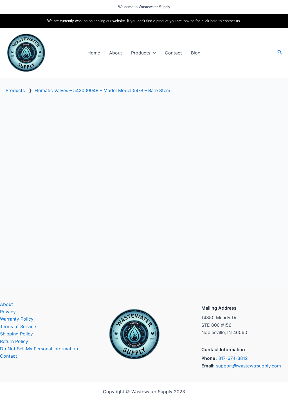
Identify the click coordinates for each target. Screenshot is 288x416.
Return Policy (14, 341)
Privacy (8, 311)
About (6, 304)
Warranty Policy (16, 319)
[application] (153, 52)
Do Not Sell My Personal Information (39, 348)
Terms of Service (18, 326)
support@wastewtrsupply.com (248, 366)
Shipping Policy (16, 334)
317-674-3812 (233, 358)
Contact (8, 356)
